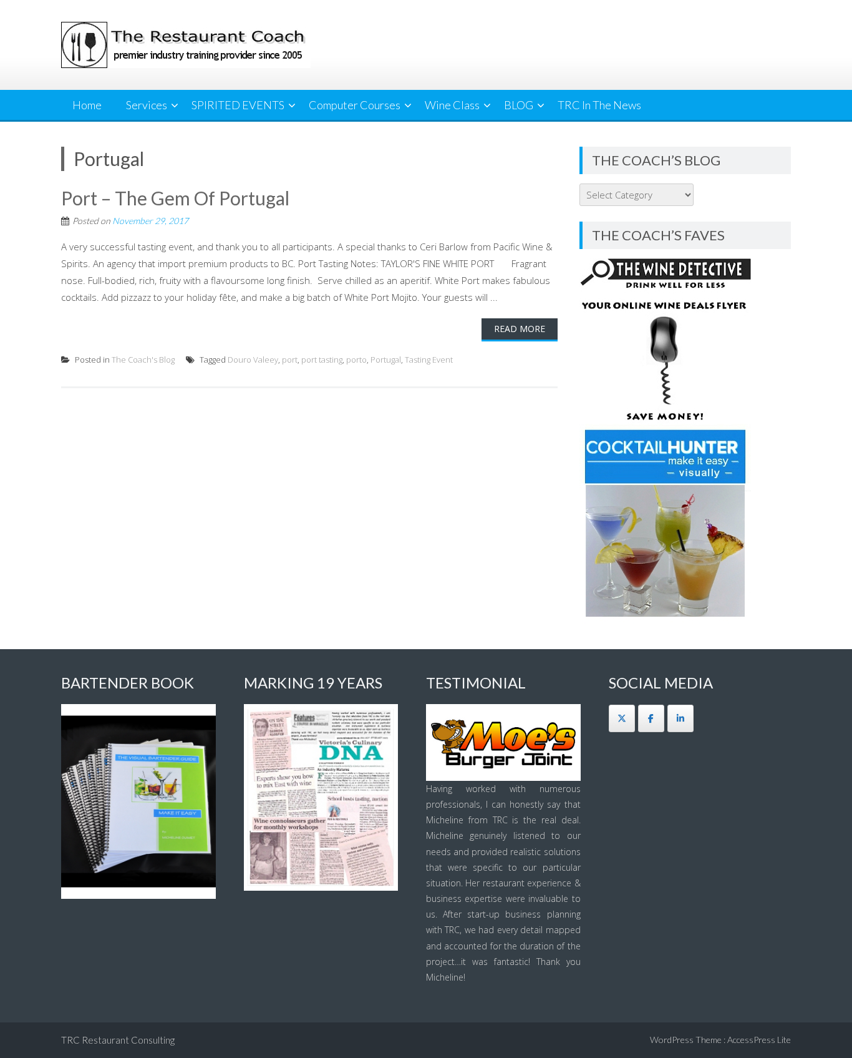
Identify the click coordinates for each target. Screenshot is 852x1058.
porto (356, 359)
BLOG (518, 105)
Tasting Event (429, 359)
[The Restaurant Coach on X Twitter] (622, 718)
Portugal (385, 359)
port (290, 359)
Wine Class (452, 105)
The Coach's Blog (143, 359)
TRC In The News (599, 105)
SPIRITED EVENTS (237, 105)
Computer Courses (354, 105)
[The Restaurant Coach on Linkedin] (680, 718)
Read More (519, 329)
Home (87, 105)
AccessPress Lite (759, 1039)
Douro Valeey (253, 359)
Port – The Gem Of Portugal (175, 198)
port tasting (321, 359)
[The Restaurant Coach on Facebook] (651, 718)
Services (146, 105)
